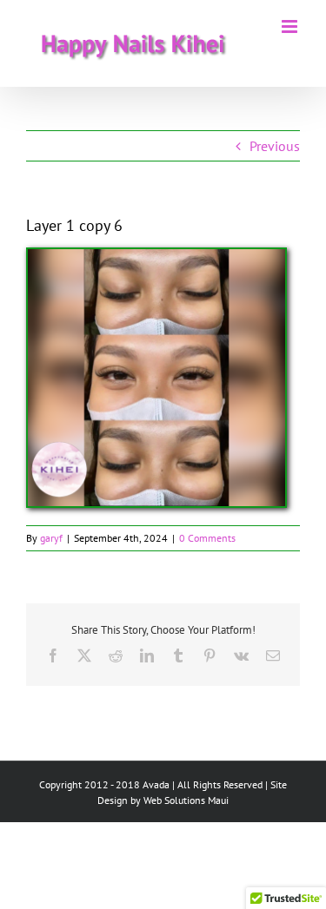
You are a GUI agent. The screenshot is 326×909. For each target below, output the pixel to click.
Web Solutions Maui (186, 800)
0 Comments (207, 537)
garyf (51, 537)
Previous (274, 146)
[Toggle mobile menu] (291, 26)
